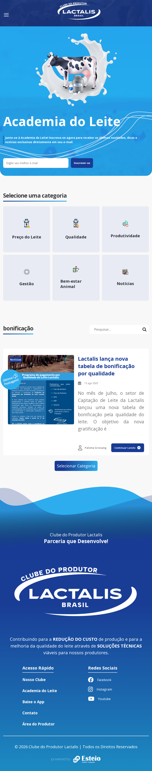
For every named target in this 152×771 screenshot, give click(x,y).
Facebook (104, 680)
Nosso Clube (34, 679)
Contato (30, 713)
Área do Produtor (38, 724)
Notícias (15, 359)
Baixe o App (33, 701)
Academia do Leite (39, 690)
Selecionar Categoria (76, 466)
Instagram (104, 689)
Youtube (104, 699)
